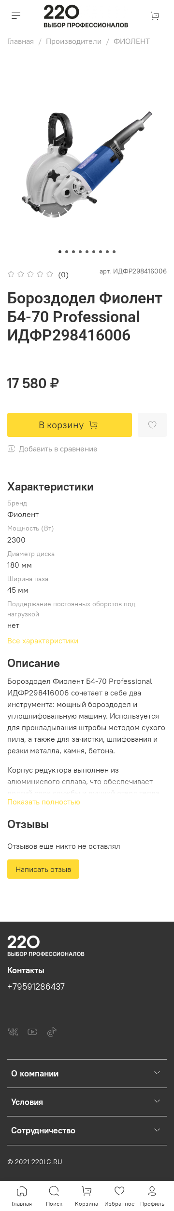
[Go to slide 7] (100, 251)
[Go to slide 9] (114, 251)
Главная (20, 41)
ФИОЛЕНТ (132, 41)
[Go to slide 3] (73, 251)
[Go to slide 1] (59, 251)
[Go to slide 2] (66, 251)
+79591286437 (36, 986)
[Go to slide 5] (87, 251)
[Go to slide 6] (93, 251)
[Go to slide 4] (80, 251)
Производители (74, 41)
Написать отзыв (43, 869)
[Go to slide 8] (107, 251)
